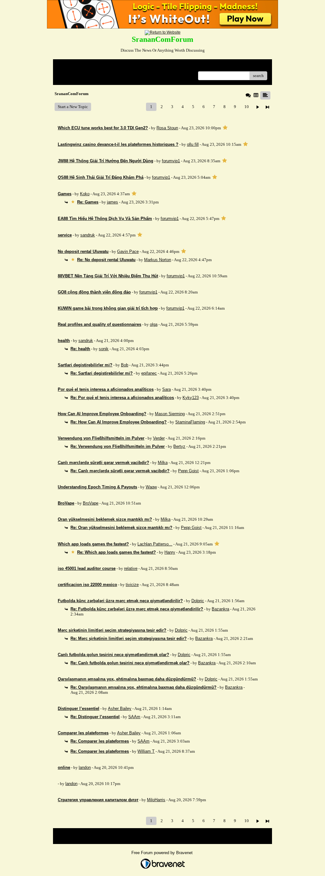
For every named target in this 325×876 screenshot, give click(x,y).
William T (146, 751)
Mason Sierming (170, 413)
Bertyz (179, 446)
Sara (166, 389)
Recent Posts (69, 73)
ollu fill (193, 144)
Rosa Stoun (167, 128)
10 (246, 106)
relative (130, 568)
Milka (163, 462)
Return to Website (73, 66)
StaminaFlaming (190, 422)
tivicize (132, 584)
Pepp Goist (188, 470)
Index (98, 66)
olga (153, 324)
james (112, 202)
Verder (159, 438)
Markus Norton (157, 259)
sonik (104, 348)
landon (85, 767)
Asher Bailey (119, 708)
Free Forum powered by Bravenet (162, 852)
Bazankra (220, 609)
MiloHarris (156, 799)
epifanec (149, 373)
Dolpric (197, 600)
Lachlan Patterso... (154, 544)
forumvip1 (171, 160)
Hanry (169, 552)
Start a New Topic (73, 106)
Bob (124, 365)
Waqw (151, 487)
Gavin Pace (128, 251)
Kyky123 (190, 397)
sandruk (87, 235)
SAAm (134, 716)
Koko (85, 193)
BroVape (90, 503)
